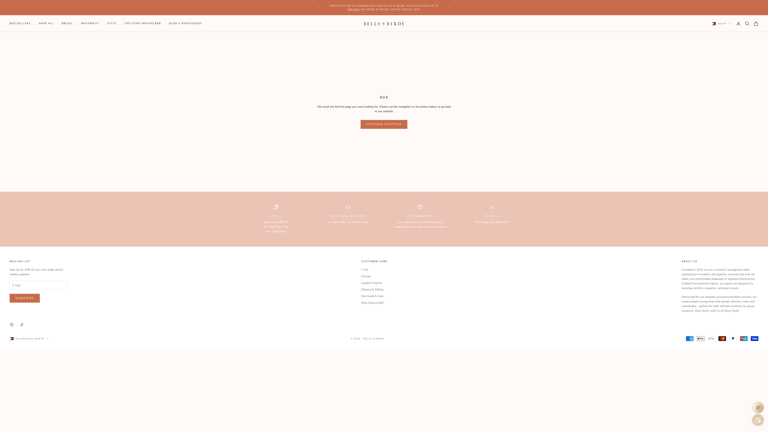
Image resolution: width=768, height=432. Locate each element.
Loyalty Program (371, 283)
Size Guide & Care (372, 296)
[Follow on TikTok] (22, 325)
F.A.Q (364, 270)
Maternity (90, 23)
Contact (366, 276)
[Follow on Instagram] (12, 325)
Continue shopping (384, 124)
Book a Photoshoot (185, 23)
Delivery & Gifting (372, 289)
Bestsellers (20, 23)
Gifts (111, 23)
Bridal (67, 23)
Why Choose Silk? (372, 303)
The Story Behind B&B (142, 23)
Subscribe (24, 298)
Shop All (46, 23)
